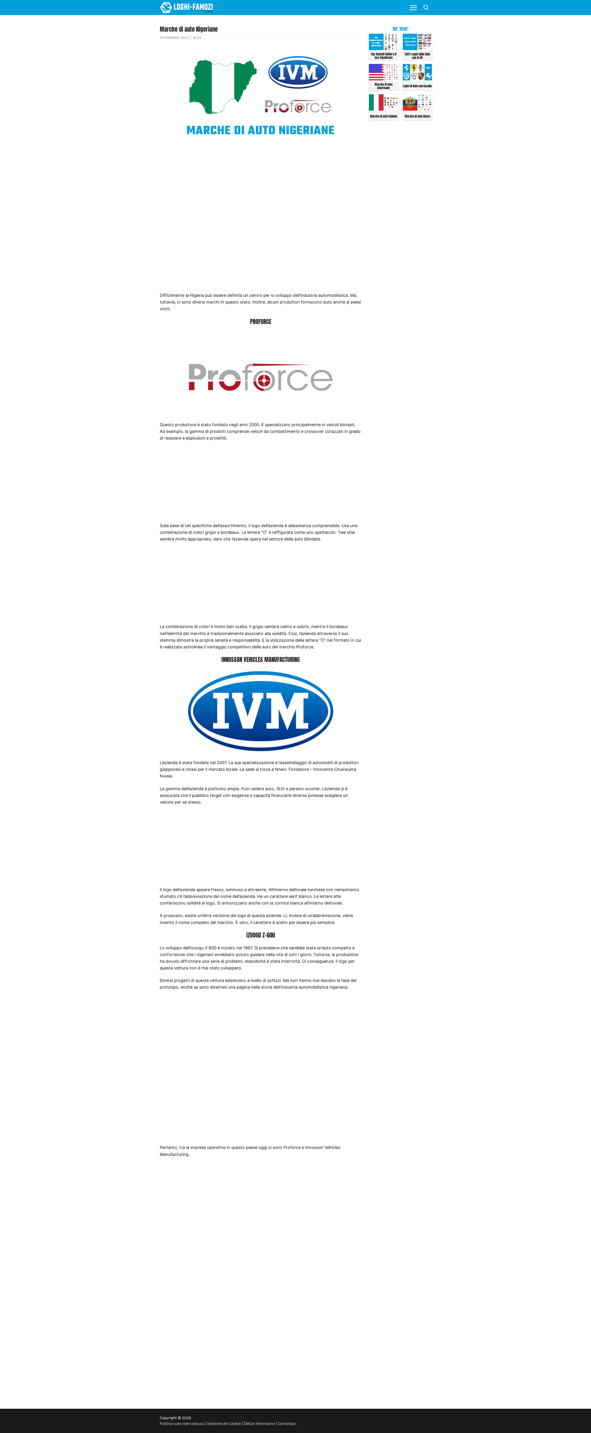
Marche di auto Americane (383, 86)
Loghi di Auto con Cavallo (417, 86)
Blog (197, 37)
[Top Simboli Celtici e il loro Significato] (383, 48)
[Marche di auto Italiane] (383, 109)
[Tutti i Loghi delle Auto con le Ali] (417, 48)
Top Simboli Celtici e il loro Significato (383, 56)
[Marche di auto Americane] (383, 78)
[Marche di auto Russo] (417, 109)
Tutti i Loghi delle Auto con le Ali (417, 56)
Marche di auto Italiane (383, 116)
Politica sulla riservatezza (182, 1423)
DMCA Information (259, 1423)
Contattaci (287, 1423)
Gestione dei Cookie (224, 1423)
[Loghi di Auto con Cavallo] (417, 78)
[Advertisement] (260, 178)
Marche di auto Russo (417, 116)
